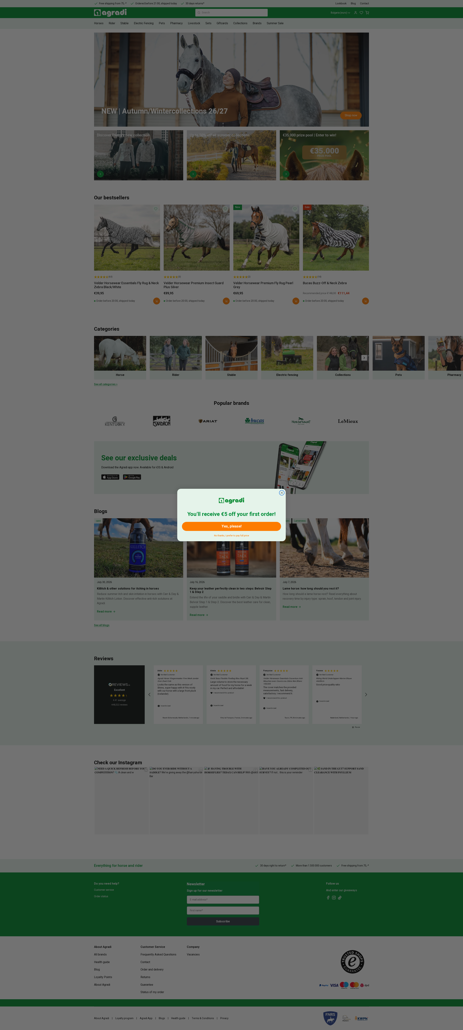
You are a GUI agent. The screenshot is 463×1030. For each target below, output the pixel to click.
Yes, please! (232, 526)
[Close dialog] (281, 492)
